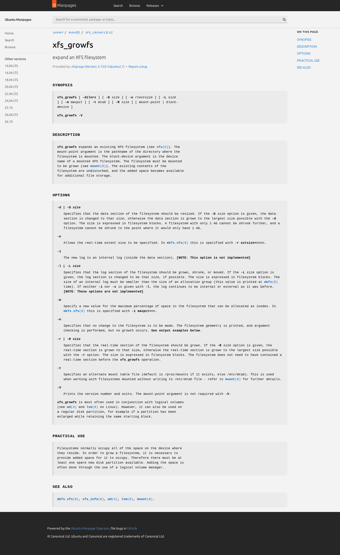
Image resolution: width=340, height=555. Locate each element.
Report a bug (138, 66)
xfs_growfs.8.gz (99, 32)
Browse (134, 5)
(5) (162, 147)
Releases (152, 5)
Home (9, 33)
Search (118, 5)
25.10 (9, 107)
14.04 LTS (11, 65)
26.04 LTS (11, 114)
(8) (98, 166)
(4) (72, 407)
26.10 (9, 121)
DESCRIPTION (307, 46)
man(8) (74, 32)
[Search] (284, 19)
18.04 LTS (11, 79)
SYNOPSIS (304, 39)
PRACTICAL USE (308, 60)
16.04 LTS (11, 72)
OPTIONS (303, 53)
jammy (58, 32)
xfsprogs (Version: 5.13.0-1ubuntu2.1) (97, 66)
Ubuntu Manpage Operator (90, 528)
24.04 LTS (11, 100)
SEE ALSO (304, 67)
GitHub (132, 528)
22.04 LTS (11, 93)
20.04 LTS (11, 86)
